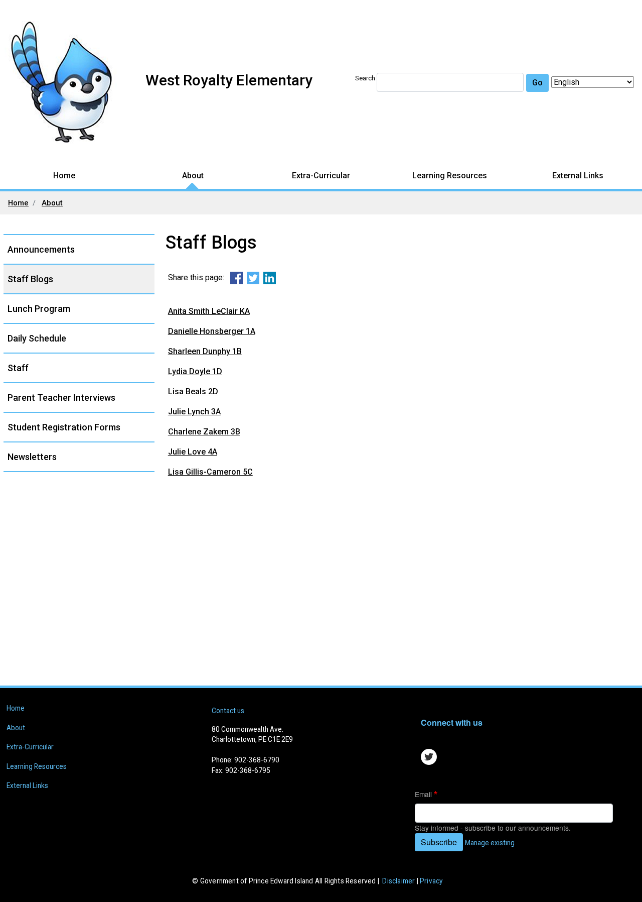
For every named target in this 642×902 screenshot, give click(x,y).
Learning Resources (449, 175)
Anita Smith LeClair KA (209, 311)
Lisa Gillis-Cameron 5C (210, 472)
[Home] (67, 82)
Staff (18, 368)
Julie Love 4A (192, 452)
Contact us (228, 711)
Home (64, 175)
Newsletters (32, 457)
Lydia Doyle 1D (195, 371)
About (193, 175)
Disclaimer (398, 881)
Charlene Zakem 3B (204, 431)
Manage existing (490, 843)
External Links (577, 175)
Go (537, 82)
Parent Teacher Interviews (61, 397)
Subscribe (439, 842)
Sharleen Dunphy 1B (205, 351)
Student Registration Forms (64, 427)
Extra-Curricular (321, 175)
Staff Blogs (30, 279)
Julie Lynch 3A (194, 411)
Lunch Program (39, 308)
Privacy (431, 881)
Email (423, 794)
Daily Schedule (37, 338)
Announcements (41, 249)
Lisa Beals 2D (193, 391)
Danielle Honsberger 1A (211, 331)
